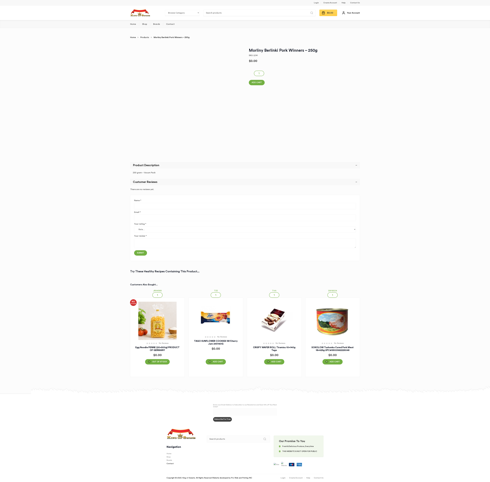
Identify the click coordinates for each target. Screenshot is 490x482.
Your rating (140, 224)
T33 (216, 291)
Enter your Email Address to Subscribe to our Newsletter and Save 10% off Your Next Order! (245, 405)
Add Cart (257, 82)
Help (344, 3)
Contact (170, 24)
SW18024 (332, 291)
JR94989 (157, 291)
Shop (144, 24)
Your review (140, 236)
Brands (156, 24)
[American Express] (299, 464)
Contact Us (355, 3)
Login (316, 3)
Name (137, 200)
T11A (274, 291)
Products (144, 37)
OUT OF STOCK (159, 362)
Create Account (330, 3)
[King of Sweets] (140, 12)
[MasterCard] (284, 464)
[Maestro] (292, 464)
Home (133, 24)
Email (137, 212)
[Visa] (277, 464)
